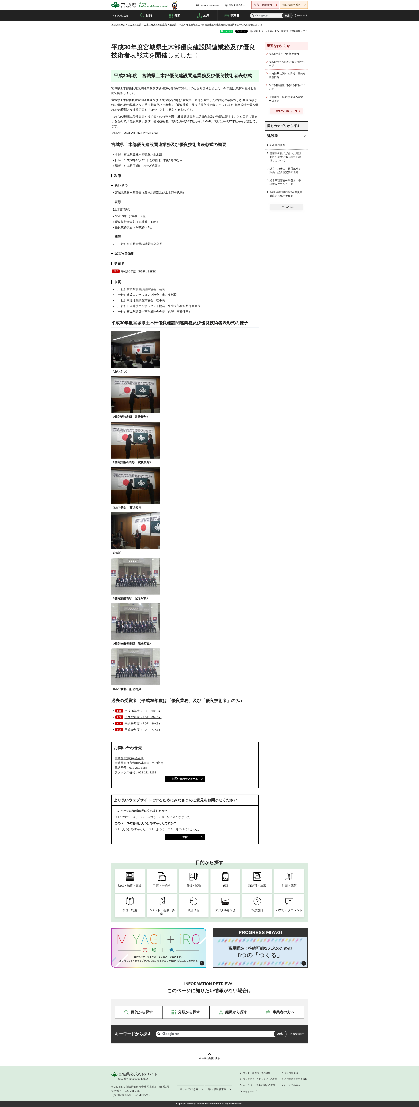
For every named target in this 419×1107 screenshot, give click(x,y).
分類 (177, 15)
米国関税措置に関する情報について (287, 87)
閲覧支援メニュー (238, 5)
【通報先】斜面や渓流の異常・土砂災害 (287, 99)
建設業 (173, 24)
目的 (149, 15)
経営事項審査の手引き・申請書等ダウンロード (285, 182)
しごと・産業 (134, 24)
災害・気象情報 (263, 4)
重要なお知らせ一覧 (287, 111)
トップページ (118, 24)
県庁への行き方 (189, 1089)
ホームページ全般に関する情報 (259, 1085)
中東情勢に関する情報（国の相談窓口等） (287, 75)
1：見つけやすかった (132, 829)
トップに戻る (121, 15)
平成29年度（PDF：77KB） (143, 729)
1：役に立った (127, 817)
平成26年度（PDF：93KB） (143, 711)
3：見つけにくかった (185, 829)
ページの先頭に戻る (209, 1058)
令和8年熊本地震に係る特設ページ (286, 63)
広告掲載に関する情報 (295, 1079)
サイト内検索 (253, 15)
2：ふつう (149, 817)
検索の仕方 (302, 15)
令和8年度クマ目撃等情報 (284, 53)
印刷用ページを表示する (266, 31)
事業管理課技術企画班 (129, 758)
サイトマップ (250, 1091)
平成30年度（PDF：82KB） (139, 271)
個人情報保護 (291, 1073)
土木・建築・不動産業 (155, 24)
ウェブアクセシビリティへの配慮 (260, 1079)
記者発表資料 (277, 145)
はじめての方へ (292, 1085)
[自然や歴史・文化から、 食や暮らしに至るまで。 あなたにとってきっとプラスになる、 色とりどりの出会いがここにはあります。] (158, 959)
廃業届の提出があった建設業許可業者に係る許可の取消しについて (285, 157)
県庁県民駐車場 (217, 1089)
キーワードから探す (133, 1034)
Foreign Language (209, 5)
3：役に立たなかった (176, 817)
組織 (206, 15)
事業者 (234, 15)
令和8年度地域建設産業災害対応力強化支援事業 (286, 194)
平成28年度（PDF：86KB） (143, 723)
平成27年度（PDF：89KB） (143, 717)
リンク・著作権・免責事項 (256, 1073)
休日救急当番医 (291, 4)
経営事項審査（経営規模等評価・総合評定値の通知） (285, 170)
